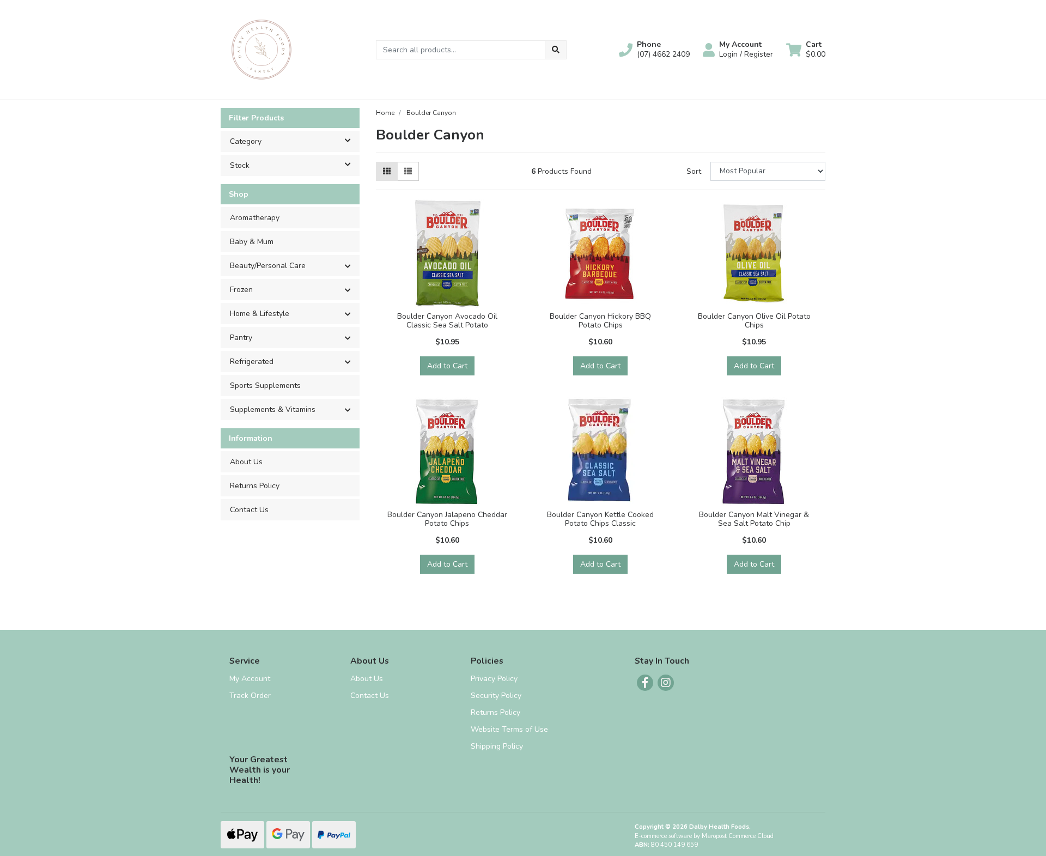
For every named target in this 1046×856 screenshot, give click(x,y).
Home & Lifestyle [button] (259, 313)
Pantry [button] (241, 337)
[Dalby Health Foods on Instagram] (666, 683)
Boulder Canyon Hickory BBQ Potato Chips (600, 321)
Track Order (250, 695)
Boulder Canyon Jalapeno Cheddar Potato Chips (447, 519)
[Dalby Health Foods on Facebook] (645, 683)
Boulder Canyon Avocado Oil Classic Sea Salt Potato (447, 321)
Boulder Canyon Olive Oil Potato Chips (754, 321)
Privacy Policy (494, 678)
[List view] (408, 171)
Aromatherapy (254, 218)
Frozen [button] (241, 289)
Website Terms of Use (509, 729)
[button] (654, 49)
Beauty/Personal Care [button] (268, 265)
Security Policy (496, 695)
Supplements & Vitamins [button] (272, 409)
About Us (246, 462)
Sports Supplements (265, 385)
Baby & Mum (251, 241)
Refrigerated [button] (251, 361)
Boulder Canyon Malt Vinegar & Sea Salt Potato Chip (754, 519)
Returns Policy (254, 486)
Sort (693, 171)
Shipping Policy (497, 746)
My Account (249, 678)
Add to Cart (447, 366)
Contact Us (249, 510)
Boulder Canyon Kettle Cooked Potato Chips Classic (600, 519)
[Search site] (556, 49)
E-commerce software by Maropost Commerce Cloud (704, 836)
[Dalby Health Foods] (261, 49)
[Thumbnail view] (387, 171)
